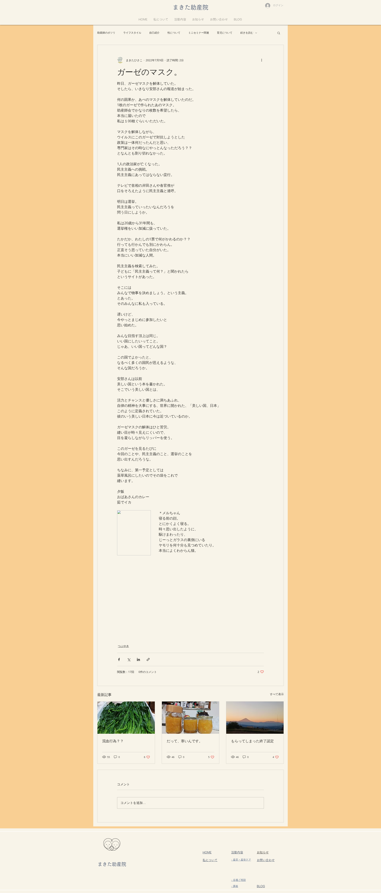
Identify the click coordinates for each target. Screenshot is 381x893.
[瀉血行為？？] (126, 718)
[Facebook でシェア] (119, 659)
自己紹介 (154, 32)
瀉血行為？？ (113, 740)
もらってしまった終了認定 (252, 740)
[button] (279, 32)
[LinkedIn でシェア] (138, 659)
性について (173, 32)
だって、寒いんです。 (184, 740)
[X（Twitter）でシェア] (129, 659)
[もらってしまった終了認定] (255, 718)
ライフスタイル (132, 32)
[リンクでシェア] (148, 659)
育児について (224, 32)
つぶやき (123, 646)
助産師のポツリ (106, 32)
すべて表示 (277, 694)
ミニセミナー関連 (198, 32)
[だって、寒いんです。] (190, 718)
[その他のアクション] (261, 60)
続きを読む (246, 32)
